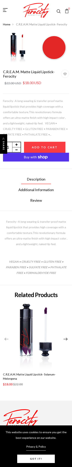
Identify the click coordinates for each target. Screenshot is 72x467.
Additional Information (36, 190)
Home (6, 24)
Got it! (36, 458)
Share (3, 145)
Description (36, 179)
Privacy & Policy (36, 446)
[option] (36, 348)
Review (36, 200)
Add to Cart (45, 147)
